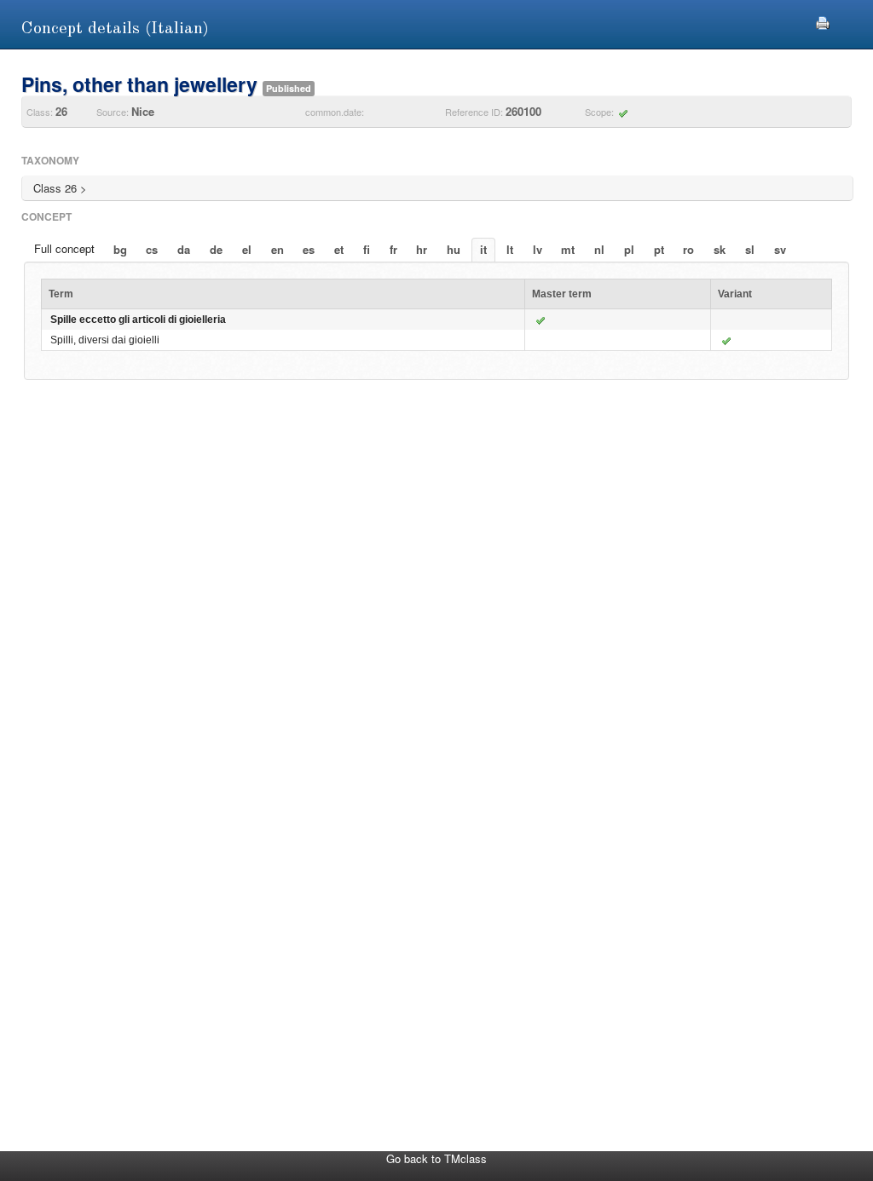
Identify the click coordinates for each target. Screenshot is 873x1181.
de (216, 249)
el (246, 249)
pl (629, 249)
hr (421, 249)
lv (537, 249)
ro (688, 249)
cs (152, 249)
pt (659, 249)
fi (366, 249)
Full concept (64, 248)
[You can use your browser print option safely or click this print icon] (823, 21)
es (309, 249)
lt (509, 249)
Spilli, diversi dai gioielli (104, 340)
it (483, 249)
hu (453, 249)
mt (568, 249)
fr (393, 249)
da (183, 249)
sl (749, 249)
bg (120, 249)
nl (599, 249)
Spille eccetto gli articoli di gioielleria (138, 319)
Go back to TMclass (436, 1158)
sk (720, 249)
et (339, 249)
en (277, 249)
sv (780, 249)
